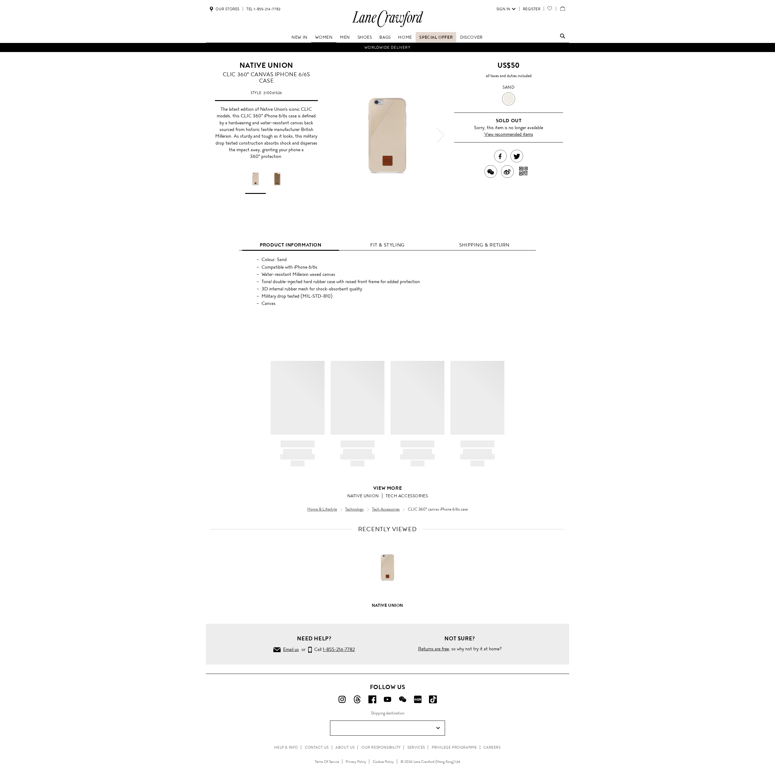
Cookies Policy (383, 761)
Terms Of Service (327, 761)
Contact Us (317, 747)
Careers (491, 747)
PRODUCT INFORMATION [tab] (290, 244)
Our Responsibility (381, 747)
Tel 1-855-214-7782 (263, 9)
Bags (385, 37)
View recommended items (508, 134)
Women (324, 37)
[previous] (334, 135)
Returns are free (433, 648)
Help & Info (286, 747)
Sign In (503, 9)
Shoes (365, 37)
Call (333, 649)
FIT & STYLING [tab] (387, 244)
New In (300, 37)
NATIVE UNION (266, 65)
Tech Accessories (407, 496)
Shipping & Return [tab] (484, 244)
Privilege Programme (454, 747)
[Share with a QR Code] (523, 171)
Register (532, 9)
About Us (345, 747)
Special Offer (436, 37)
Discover (471, 37)
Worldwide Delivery (387, 47)
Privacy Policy (356, 761)
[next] (440, 135)
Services (416, 747)
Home (405, 37)
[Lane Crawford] (387, 26)
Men (345, 37)
